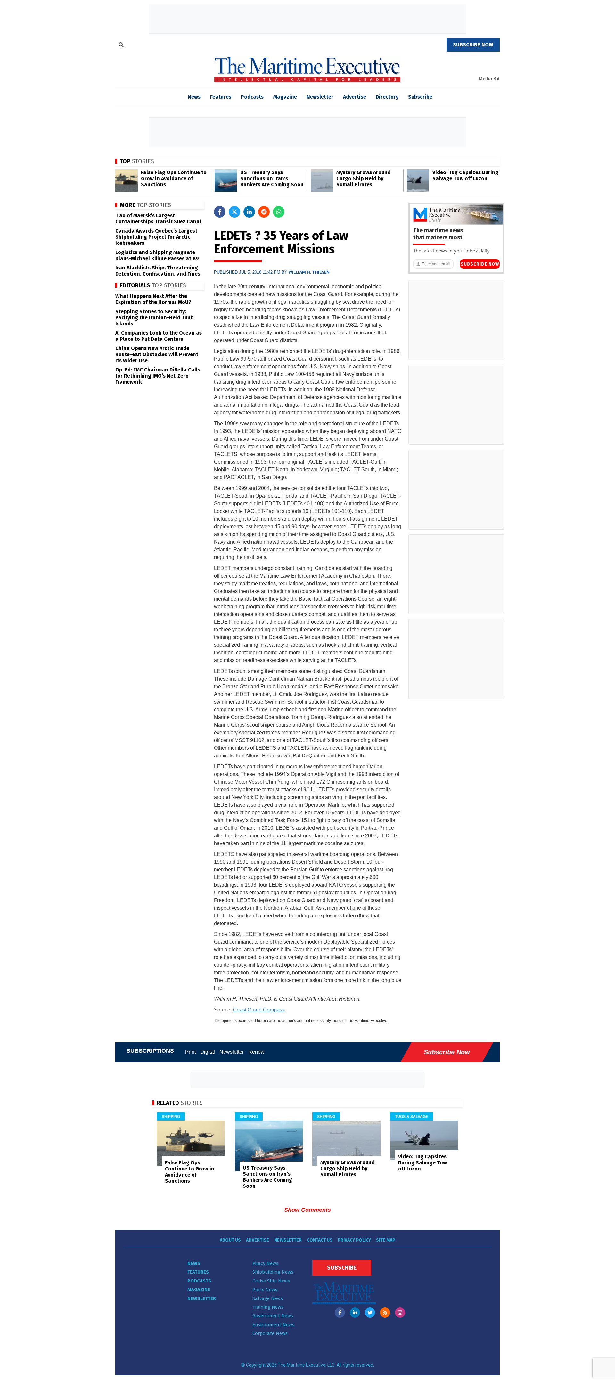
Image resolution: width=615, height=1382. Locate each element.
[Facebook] (340, 1312)
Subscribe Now (480, 264)
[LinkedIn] (355, 1312)
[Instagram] (400, 1312)
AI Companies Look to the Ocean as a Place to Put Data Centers (158, 336)
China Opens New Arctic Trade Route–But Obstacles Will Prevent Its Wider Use (156, 354)
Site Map (385, 1240)
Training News (267, 1307)
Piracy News (265, 1263)
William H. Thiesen (309, 272)
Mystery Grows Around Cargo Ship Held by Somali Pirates (363, 178)
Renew (256, 1052)
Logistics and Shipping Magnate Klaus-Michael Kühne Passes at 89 (157, 255)
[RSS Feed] (385, 1312)
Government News (272, 1316)
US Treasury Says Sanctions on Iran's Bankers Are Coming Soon (272, 178)
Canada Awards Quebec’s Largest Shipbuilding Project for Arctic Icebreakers (156, 237)
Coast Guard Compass (259, 1009)
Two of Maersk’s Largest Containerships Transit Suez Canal (158, 218)
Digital (207, 1052)
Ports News (264, 1289)
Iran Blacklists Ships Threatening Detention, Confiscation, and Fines (157, 271)
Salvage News (267, 1298)
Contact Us (319, 1240)
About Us (230, 1240)
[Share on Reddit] (264, 212)
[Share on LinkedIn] (249, 212)
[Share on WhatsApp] (278, 212)
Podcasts (252, 97)
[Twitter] (370, 1312)
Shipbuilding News (272, 1272)
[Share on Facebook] (220, 212)
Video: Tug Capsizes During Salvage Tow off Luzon (465, 175)
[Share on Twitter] (234, 212)
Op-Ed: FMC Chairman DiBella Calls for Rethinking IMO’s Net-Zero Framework (157, 376)
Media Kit (489, 78)
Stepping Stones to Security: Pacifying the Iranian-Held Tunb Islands (154, 317)
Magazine (285, 97)
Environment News (273, 1325)
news (194, 97)
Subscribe (420, 97)
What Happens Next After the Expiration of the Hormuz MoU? (153, 299)
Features (220, 97)
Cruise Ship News (271, 1281)
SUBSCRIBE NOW (473, 45)
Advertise (354, 97)
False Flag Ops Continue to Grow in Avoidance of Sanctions (174, 178)
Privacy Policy (354, 1240)
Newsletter (320, 97)
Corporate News (270, 1333)
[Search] (121, 46)
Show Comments (307, 1210)
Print (190, 1052)
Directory (387, 97)
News (193, 1263)
